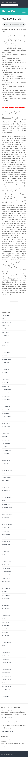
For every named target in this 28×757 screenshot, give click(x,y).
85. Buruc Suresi (6, 598)
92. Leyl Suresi (5, 622)
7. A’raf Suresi (5, 335)
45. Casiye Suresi (6, 463)
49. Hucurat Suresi (6, 477)
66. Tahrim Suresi (6, 534)
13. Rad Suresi (5, 356)
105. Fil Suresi (5, 666)
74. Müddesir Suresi (7, 561)
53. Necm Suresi (6, 490)
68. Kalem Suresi (6, 541)
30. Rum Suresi (5, 413)
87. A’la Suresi (5, 605)
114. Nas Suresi (5, 696)
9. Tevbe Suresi (5, 342)
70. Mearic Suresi (6, 548)
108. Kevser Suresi (6, 676)
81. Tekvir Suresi (6, 585)
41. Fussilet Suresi (6, 450)
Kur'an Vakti (9, 11)
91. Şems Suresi (6, 618)
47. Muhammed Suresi (7, 470)
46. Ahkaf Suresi (6, 467)
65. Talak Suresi (5, 531)
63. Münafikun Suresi (7, 524)
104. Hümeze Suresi (7, 662)
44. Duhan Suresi (6, 460)
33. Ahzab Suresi (6, 423)
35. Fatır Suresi (5, 430)
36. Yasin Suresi (5, 433)
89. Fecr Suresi (5, 612)
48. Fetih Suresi (5, 473)
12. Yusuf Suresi (6, 352)
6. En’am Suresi (5, 332)
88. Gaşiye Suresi (6, 608)
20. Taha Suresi (5, 379)
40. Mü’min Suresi (6, 447)
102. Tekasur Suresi (6, 656)
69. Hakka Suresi (6, 544)
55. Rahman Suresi (6, 497)
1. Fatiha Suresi (5, 315)
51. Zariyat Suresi (6, 484)
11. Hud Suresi (5, 349)
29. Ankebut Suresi (6, 409)
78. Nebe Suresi (6, 575)
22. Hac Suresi (5, 386)
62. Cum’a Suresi (6, 521)
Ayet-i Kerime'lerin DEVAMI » (7, 717)
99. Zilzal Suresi (6, 645)
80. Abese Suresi (6, 581)
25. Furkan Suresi (6, 396)
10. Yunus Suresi (6, 345)
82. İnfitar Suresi (6, 588)
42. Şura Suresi (5, 453)
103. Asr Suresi (5, 659)
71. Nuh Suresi (5, 551)
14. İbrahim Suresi (6, 359)
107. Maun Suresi (6, 672)
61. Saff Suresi (5, 517)
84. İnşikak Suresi (6, 595)
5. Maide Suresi (5, 329)
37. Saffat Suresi (6, 436)
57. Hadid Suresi (6, 504)
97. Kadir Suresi (6, 639)
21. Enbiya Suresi (6, 382)
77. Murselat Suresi (6, 571)
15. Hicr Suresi (5, 362)
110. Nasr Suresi (6, 682)
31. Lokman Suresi (6, 416)
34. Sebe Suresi (6, 426)
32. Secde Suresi (6, 420)
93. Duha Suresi (5, 625)
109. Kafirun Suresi (6, 679)
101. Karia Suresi (6, 652)
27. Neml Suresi (5, 403)
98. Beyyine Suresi (6, 642)
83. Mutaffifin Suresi (6, 591)
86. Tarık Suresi (5, 602)
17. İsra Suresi (5, 369)
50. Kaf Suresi (5, 480)
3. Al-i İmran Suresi (6, 322)
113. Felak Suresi (6, 693)
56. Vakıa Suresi (6, 500)
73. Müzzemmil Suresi (7, 558)
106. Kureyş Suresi (6, 669)
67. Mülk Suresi (5, 538)
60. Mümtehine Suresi (7, 514)
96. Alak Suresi (5, 635)
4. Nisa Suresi (5, 325)
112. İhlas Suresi (6, 689)
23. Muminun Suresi (6, 389)
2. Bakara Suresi (6, 318)
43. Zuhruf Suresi (6, 457)
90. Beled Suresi (6, 615)
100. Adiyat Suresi (6, 649)
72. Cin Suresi (5, 554)
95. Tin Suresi (5, 632)
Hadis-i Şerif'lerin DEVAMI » (7, 731)
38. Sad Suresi (5, 440)
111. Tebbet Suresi (6, 686)
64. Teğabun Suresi (6, 527)
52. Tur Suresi (5, 487)
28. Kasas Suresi (6, 406)
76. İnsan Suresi (6, 568)
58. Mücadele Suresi (7, 507)
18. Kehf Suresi (5, 372)
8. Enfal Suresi (5, 339)
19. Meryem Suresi (6, 376)
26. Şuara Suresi (6, 399)
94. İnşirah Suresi (6, 629)
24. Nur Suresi (5, 393)
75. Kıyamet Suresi (6, 564)
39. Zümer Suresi (6, 443)
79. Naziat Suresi (6, 578)
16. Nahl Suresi (5, 366)
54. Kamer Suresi (6, 494)
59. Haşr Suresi (5, 511)
